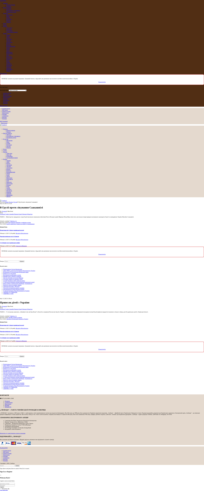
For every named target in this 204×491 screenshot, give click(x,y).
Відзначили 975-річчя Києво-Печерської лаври (15, 272)
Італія (7, 49)
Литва (8, 50)
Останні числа (7, 93)
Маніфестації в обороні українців (12, 276)
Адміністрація (8, 402)
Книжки (5, 103)
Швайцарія (9, 69)
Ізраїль (8, 48)
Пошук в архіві (7, 96)
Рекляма (5, 99)
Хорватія (8, 68)
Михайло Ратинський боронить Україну (17, 319)
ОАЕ (7, 55)
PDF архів (6, 94)
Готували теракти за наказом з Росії (12, 279)
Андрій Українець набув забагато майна (14, 280)
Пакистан (9, 56)
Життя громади (7, 7)
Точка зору (9, 27)
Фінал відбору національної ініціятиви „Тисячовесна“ (17, 283)
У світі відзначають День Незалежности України (16, 290)
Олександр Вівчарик (21, 246)
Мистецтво (9, 15)
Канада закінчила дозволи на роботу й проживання (20, 224)
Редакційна (9, 30)
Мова (7, 16)
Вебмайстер (8, 407)
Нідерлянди (9, 53)
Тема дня (8, 29)
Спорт (5, 25)
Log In (2, 487)
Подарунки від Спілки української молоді (12, 230)
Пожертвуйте (102, 82)
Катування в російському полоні (12, 275)
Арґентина (9, 42)
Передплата (6, 97)
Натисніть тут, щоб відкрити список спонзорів (12, 433)
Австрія (8, 40)
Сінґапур (8, 63)
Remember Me (5, 488)
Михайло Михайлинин (22, 233)
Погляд (5, 26)
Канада (8, 38)
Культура (5, 13)
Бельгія (8, 43)
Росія (7, 61)
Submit (17, 465)
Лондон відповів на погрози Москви (13, 278)
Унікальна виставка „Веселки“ (11, 286)
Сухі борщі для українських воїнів (10, 242)
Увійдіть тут (13, 221)
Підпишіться (3, 73)
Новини (5, 3)
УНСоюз (8, 9)
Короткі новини (10, 5)
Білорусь (8, 45)
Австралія (9, 39)
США (7, 36)
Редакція (4, 211)
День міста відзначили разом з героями (13, 288)
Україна (8, 35)
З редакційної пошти (12, 32)
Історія (8, 17)
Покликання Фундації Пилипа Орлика (13, 289)
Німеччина (9, 52)
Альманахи (6, 100)
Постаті (8, 20)
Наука (4, 23)
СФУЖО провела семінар (15, 317)
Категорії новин (4, 90)
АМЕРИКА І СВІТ (8, 293)
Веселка (5, 101)
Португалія (9, 58)
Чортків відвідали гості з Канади (9, 236)
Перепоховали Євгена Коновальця (12, 269)
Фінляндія (9, 65)
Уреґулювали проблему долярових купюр (19, 222)
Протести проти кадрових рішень (12, 285)
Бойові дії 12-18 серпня (9, 273)
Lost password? (4, 490)
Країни (5, 33)
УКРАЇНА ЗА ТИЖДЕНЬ (10, 292)
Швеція (8, 71)
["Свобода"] (3, 125)
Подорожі (9, 19)
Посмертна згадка (11, 12)
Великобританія (10, 46)
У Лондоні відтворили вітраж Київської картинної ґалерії (18, 282)
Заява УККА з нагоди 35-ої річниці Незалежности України (19, 270)
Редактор (7, 401)
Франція (8, 66)
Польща (8, 59)
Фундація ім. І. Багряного (13, 10)
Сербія (8, 62)
